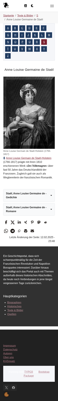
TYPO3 (28, 371)
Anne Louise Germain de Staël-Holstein (28, 158)
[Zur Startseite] (6, 5)
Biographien (14, 302)
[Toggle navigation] (52, 6)
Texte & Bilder (15, 310)
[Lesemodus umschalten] (26, 5)
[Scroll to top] (51, 394)
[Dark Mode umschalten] (32, 5)
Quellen (11, 314)
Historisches (14, 306)
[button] (6, 222)
